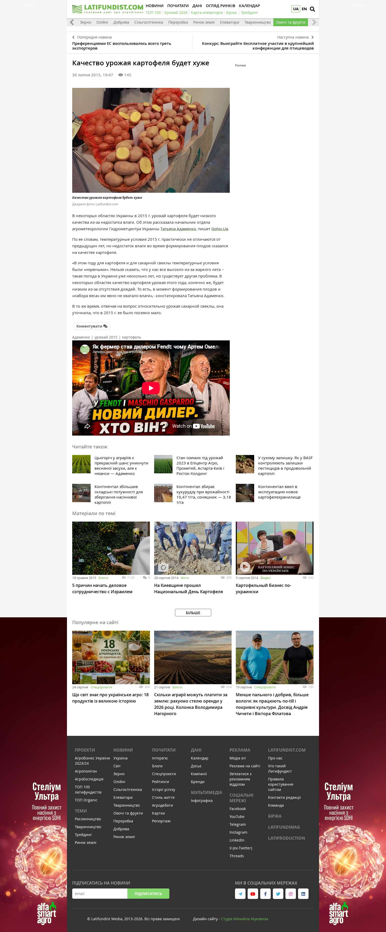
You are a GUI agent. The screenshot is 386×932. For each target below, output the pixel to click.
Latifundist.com (287, 750)
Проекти (85, 750)
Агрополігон (86, 771)
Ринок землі (204, 22)
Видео (265, 577)
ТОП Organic (86, 799)
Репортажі (161, 820)
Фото (185, 577)
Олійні (102, 22)
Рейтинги (160, 781)
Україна (120, 758)
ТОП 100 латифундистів (88, 789)
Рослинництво (88, 818)
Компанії (199, 773)
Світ (117, 765)
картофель (131, 337)
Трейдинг (83, 834)
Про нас (275, 758)
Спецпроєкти (101, 687)
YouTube (236, 816)
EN (304, 9)
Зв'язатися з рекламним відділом (240, 779)
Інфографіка (202, 800)
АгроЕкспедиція (89, 778)
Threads (236, 855)
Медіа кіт (237, 758)
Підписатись (148, 893)
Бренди (198, 781)
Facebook (237, 808)
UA (296, 9)
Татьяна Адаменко (178, 228)
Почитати (164, 750)
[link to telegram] (240, 893)
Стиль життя (163, 797)
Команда (276, 805)
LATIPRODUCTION (286, 838)
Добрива (121, 22)
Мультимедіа (206, 792)
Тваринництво (257, 22)
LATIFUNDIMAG (284, 827)
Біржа (274, 816)
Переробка (178, 22)
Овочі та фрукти (290, 22)
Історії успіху (163, 789)
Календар (199, 758)
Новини (123, 750)
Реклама (239, 750)
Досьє (196, 765)
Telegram (237, 824)
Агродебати (162, 805)
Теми (81, 811)
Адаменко (81, 337)
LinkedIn (236, 840)
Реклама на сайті (244, 765)
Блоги (103, 577)
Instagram (238, 832)
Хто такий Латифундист (280, 768)
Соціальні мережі (241, 798)
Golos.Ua (219, 228)
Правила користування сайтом (280, 784)
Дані (196, 750)
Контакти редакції (284, 797)
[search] (312, 9)
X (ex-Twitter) (240, 847)
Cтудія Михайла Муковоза (244, 918)
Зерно (85, 22)
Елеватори (229, 22)
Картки (158, 813)
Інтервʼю (160, 758)
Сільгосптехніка (148, 22)
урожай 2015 (106, 337)
